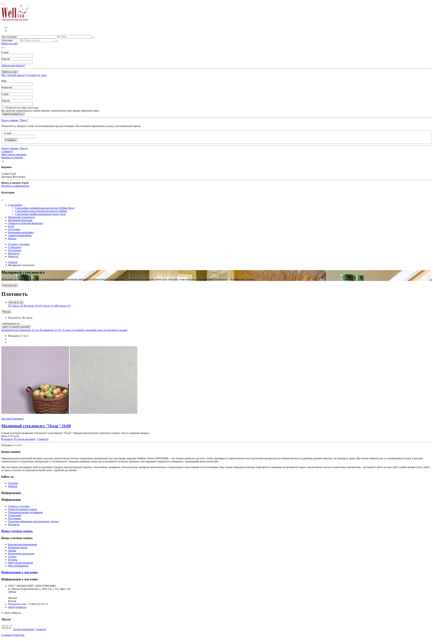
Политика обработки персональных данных (33, 521)
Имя (3, 80)
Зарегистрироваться (13, 114)
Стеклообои (15, 205)
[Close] (2, 3)
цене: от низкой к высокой (16, 327)
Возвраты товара (18, 547)
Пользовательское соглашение (25, 512)
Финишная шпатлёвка (21, 232)
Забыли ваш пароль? (13, 65)
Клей (11, 226)
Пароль (5, 58)
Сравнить (7, 635)
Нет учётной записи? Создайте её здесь (24, 75)
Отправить (10, 140)
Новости (13, 256)
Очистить (18, 635)
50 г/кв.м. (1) (15, 302)
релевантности (10, 330)
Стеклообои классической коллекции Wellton (41, 211)
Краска (12, 238)
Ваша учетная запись (17, 531)
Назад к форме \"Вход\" (14, 120)
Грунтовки (14, 229)
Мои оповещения (18, 565)
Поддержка (14, 250)
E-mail (4, 52)
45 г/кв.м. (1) (46, 305)
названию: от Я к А (53, 330)
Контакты (13, 253)
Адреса (12, 556)
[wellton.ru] (14, 21)
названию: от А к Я (30, 330)
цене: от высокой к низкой (112, 330)
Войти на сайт (10, 72)
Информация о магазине (19, 572)
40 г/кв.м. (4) (31, 305)
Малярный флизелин (20, 220)
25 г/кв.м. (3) (16, 305)
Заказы (12, 550)
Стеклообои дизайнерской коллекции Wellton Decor (45, 208)
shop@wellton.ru (17, 607)
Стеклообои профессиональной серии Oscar (40, 214)
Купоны (12, 559)
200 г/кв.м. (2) (62, 305)
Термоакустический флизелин (25, 223)
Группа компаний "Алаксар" (30, 629)
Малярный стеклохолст (21, 217)
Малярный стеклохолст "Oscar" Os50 (36, 426)
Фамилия (6, 87)
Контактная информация (22, 544)
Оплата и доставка (19, 244)
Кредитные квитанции (21, 553)
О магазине (14, 247)
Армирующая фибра (20, 235)
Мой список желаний (20, 562)
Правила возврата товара (22, 509)
